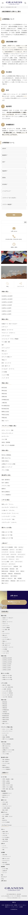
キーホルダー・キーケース (8, 368)
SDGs (15, 547)
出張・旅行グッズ (6, 365)
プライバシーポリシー (22, 905)
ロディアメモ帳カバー (7, 356)
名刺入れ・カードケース (7, 329)
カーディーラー (5, 436)
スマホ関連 (4, 371)
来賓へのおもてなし (6, 458)
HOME (3, 905)
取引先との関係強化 (6, 455)
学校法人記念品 (5, 414)
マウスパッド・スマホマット (8, 332)
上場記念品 (4, 402)
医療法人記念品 (5, 411)
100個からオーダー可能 (7, 538)
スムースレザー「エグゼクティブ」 (10, 507)
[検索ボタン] (25, 3)
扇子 (3, 344)
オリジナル (12, 552)
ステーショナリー (6, 347)
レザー (12, 561)
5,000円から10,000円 (7, 305)
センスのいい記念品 (10, 556)
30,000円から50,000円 (7, 296)
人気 (20, 566)
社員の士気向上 (5, 461)
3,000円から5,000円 (6, 308)
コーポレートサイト (15, 906)
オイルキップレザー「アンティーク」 (10, 513)
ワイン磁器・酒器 (6, 341)
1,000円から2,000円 (6, 314)
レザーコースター (6, 335)
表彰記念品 (4, 393)
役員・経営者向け (6, 479)
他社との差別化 (5, 568)
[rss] (15, 902)
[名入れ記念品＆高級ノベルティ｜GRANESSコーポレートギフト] (14, 3)
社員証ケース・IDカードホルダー (9, 323)
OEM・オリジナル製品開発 (8, 445)
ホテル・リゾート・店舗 (7, 430)
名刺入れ (22, 571)
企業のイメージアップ (7, 467)
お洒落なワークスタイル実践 (8, 464)
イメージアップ (5, 552)
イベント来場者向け (6, 494)
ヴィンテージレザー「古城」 (8, 519)
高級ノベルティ (5, 420)
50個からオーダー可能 (7, 535)
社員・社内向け (14, 576)
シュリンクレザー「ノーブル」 (9, 516)
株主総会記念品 (5, 408)
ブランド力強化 (5, 470)
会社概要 (21, 906)
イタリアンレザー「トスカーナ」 (9, 522)
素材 (15, 578)
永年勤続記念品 (5, 399)
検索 (25, 222)
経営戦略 (19, 578)
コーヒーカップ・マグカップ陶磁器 (10, 338)
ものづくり (12, 549)
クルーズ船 (4, 439)
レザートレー (5, 326)
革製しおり (4, 350)
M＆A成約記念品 (5, 405)
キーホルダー (18, 552)
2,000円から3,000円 (6, 311)
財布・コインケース (6, 362)
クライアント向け (6, 485)
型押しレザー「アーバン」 (8, 504)
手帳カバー (4, 359)
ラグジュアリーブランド (7, 433)
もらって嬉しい (19, 549)
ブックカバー (5, 353)
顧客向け (4, 488)
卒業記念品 (4, 417)
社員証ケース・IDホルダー (7, 578)
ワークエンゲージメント (7, 566)
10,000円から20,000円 (7, 302)
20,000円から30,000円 (7, 299)
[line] (13, 902)
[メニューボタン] (2, 3)
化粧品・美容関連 (6, 442)
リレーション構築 (5, 561)
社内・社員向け (5, 482)
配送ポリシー (7, 906)
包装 (17, 568)
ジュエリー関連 (5, 374)
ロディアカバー (12, 564)
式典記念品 (4, 396)
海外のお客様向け (6, 491)
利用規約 (15, 905)
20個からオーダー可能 (7, 532)
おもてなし (21, 547)
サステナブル (13, 554)
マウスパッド (11, 559)
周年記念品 (4, 390)
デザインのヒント (19, 556)
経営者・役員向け (5, 580)
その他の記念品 (5, 549)
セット (3, 556)
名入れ (17, 571)
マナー (17, 559)
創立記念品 (4, 387)
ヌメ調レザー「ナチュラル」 (8, 510)
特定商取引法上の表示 (9, 905)
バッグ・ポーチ (5, 377)
